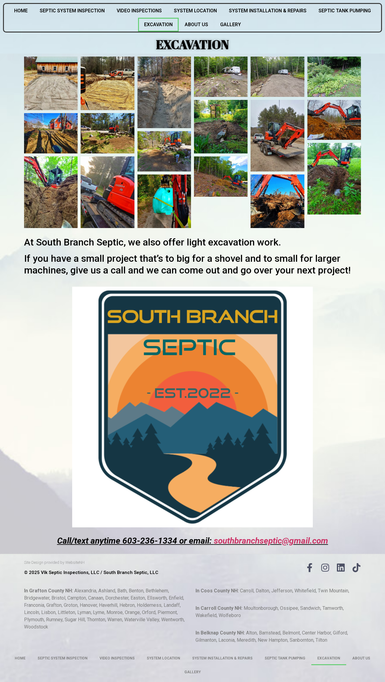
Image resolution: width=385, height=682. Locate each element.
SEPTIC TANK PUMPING (345, 11)
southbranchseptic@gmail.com (271, 541)
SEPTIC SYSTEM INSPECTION (72, 11)
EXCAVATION (158, 24)
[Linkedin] (340, 567)
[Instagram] (325, 567)
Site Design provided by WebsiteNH (54, 562)
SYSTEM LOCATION (195, 11)
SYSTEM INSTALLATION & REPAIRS (267, 11)
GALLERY (230, 24)
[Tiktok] (356, 567)
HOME (21, 11)
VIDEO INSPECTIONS (139, 11)
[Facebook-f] (309, 567)
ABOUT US (196, 24)
